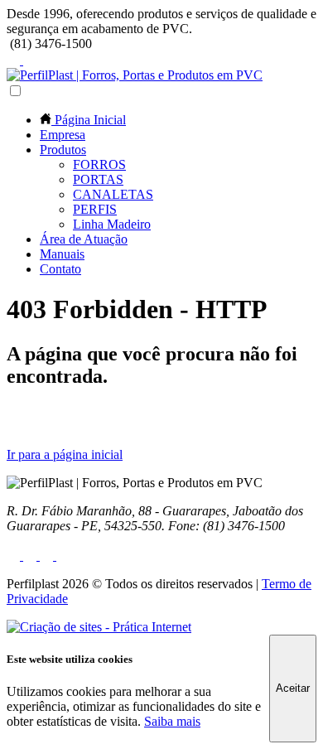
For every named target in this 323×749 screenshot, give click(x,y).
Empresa (62, 135)
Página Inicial (88, 120)
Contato (60, 269)
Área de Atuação (84, 239)
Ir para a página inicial (65, 454)
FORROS (99, 164)
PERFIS (95, 209)
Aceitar (293, 688)
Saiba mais (172, 721)
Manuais (62, 254)
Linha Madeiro (112, 224)
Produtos (63, 150)
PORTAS (98, 179)
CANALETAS (113, 194)
